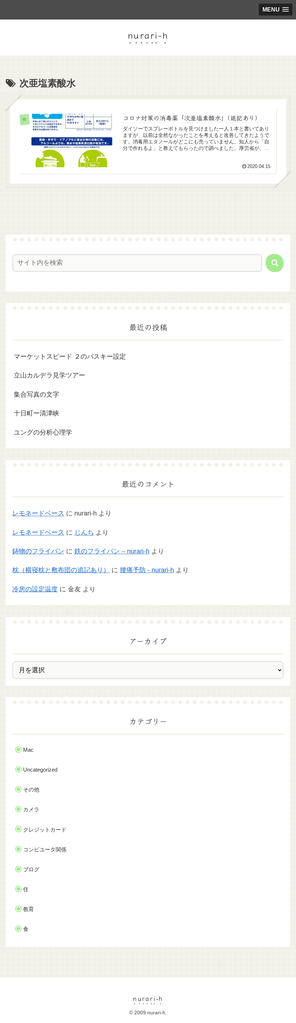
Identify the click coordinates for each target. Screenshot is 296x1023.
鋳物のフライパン (38, 551)
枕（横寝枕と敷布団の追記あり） (61, 570)
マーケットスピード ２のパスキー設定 (70, 356)
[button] (275, 263)
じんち (84, 532)
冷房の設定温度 (35, 589)
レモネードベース (38, 513)
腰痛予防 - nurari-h (147, 570)
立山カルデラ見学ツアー (49, 375)
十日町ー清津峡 (36, 413)
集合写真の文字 (36, 394)
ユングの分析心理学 (43, 432)
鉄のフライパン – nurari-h (111, 551)
